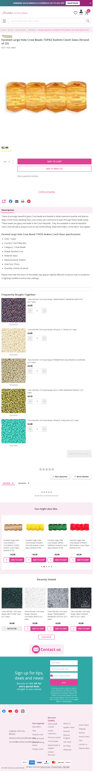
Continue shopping (45, 192)
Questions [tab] (22, 486)
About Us (65, 726)
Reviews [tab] (6, 486)
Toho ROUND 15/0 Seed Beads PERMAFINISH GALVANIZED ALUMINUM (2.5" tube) (51, 364)
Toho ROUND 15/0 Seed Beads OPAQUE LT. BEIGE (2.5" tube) (52, 333)
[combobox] (45, 21)
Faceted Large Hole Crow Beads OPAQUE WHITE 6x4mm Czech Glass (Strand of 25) (76, 547)
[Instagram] (22, 713)
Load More (46, 640)
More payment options (27, 176)
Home (3, 30)
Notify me (11, 631)
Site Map (66, 769)
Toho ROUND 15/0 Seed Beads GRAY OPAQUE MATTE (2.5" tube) (79, 616)
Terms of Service (68, 703)
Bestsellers (36, 729)
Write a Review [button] (81, 480)
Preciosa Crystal (53, 740)
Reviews (65, 734)
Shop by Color (37, 737)
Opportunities (82, 751)
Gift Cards (66, 744)
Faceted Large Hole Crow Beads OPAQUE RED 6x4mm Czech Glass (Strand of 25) (55, 547)
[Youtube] (10, 713)
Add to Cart (53, 161)
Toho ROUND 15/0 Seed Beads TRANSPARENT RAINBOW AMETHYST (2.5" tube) (55, 304)
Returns (80, 735)
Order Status (82, 727)
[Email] (16, 201)
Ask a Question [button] (59, 480)
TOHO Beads (52, 744)
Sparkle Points (67, 730)
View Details (13, 328)
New (33, 733)
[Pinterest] (29, 201)
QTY (5, 161)
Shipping (80, 731)
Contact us (81, 747)
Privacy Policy (56, 703)
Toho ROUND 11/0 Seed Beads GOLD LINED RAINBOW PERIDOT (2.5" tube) (56, 394)
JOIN (63, 685)
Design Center (37, 751)
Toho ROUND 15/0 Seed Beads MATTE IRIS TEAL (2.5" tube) (11, 616)
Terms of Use (45, 769)
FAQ (79, 743)
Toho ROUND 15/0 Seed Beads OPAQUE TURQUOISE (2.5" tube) (53, 424)
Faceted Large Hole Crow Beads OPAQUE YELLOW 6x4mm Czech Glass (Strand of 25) (13, 547)
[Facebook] (10, 201)
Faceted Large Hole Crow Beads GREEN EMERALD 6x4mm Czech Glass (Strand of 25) (34, 548)
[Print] (22, 201)
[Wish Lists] (73, 13)
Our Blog (65, 748)
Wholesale (66, 752)
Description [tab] (7, 210)
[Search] (86, 21)
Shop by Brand (37, 741)
